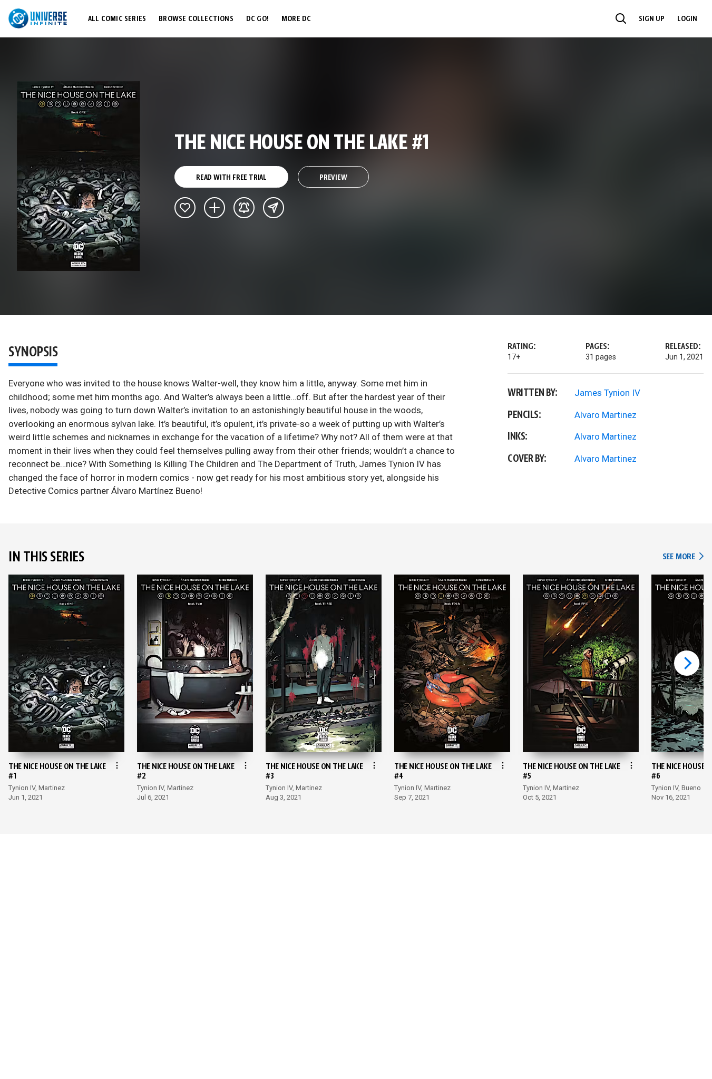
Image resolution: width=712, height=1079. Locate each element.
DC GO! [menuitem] (257, 19)
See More (683, 556)
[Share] (273, 207)
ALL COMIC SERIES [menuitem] (117, 19)
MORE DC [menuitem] (296, 19)
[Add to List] (214, 207)
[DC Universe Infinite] (37, 18)
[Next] (686, 663)
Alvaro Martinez (605, 415)
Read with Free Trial (231, 177)
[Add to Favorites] (185, 207)
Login (687, 19)
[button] (621, 18)
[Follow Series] (244, 207)
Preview (333, 177)
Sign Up (652, 19)
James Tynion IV (607, 392)
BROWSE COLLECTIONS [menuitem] (196, 19)
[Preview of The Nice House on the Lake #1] (79, 176)
